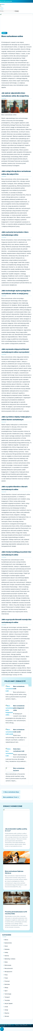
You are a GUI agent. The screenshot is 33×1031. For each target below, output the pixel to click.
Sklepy (6, 987)
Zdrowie (7, 1016)
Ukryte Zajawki (9, 1003)
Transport (7, 997)
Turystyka (7, 1000)
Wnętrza (7, 1013)
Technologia (8, 994)
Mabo (13, 1025)
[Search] (2, 8)
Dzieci (6, 946)
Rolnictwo (7, 984)
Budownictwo (8, 943)
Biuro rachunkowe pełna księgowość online (18, 708)
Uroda (6, 1006)
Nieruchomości (9, 968)
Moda (6, 962)
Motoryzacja (8, 965)
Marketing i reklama (10, 959)
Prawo (6, 978)
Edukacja (7, 949)
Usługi (6, 1010)
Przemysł (7, 981)
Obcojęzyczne (8, 971)
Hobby (6, 952)
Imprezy (7, 955)
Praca (6, 974)
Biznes (4, 32)
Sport (6, 990)
